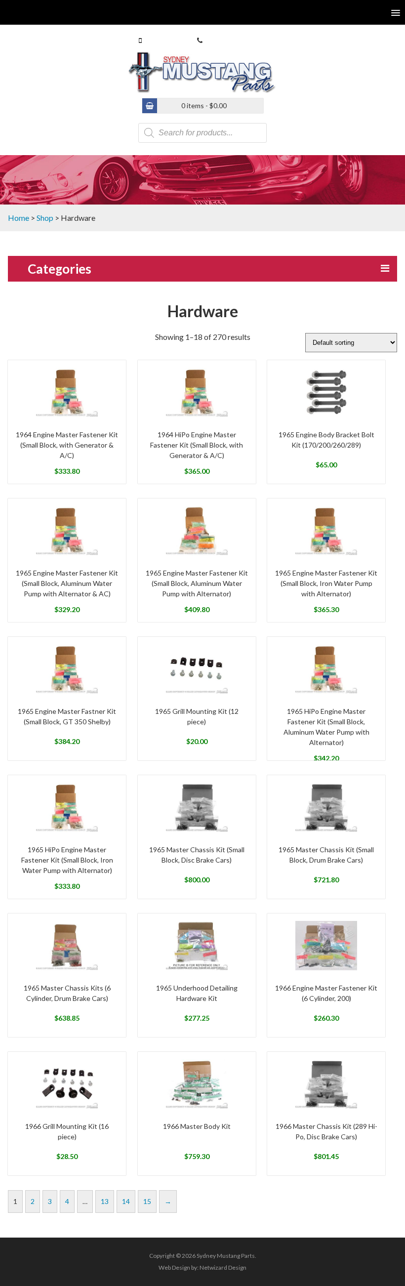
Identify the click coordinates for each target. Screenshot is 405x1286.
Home (18, 217)
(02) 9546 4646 (227, 40)
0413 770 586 (164, 40)
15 (147, 1201)
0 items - (204, 105)
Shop (45, 217)
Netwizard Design (223, 1267)
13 (105, 1201)
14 (126, 1201)
